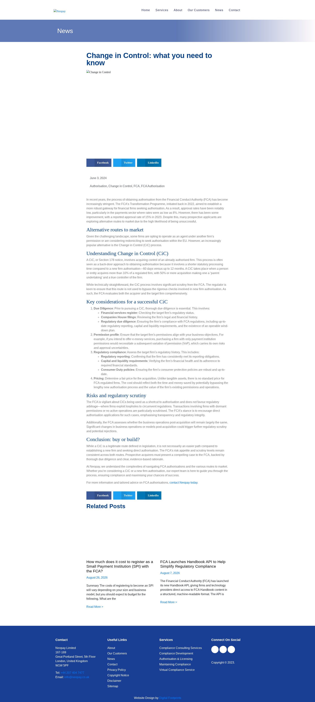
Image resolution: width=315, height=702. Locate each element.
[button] (98, 163)
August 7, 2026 (170, 573)
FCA (137, 186)
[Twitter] (223, 649)
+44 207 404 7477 (72, 672)
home (145, 10)
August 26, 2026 (97, 577)
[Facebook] (215, 649)
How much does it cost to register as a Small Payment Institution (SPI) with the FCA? (119, 566)
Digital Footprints (170, 697)
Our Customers (199, 10)
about (178, 10)
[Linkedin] (231, 649)
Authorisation (98, 186)
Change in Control (120, 186)
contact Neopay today (183, 482)
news (219, 10)
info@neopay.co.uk (76, 677)
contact (234, 10)
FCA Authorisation (153, 186)
